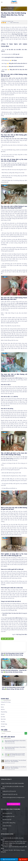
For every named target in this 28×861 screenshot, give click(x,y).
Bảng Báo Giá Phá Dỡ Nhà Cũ (16, 66)
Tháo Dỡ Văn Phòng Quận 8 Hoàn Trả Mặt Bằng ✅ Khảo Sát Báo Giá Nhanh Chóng (15, 754)
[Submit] (26, 733)
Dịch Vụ (3, 704)
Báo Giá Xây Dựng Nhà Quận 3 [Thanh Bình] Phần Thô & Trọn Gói (15, 748)
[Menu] (2, 2)
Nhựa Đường (4, 711)
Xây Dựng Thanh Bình (17, 34)
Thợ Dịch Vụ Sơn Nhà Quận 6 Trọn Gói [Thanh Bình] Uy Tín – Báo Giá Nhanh (15, 767)
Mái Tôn (3, 709)
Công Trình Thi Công (5, 702)
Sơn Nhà (3, 716)
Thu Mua (10, 8)
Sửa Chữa (3, 719)
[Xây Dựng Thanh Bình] (14, 2)
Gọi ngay (24, 859)
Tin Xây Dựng (4, 724)
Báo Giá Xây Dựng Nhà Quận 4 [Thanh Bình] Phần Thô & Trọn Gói (15, 741)
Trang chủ (4, 8)
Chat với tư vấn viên (10, 859)
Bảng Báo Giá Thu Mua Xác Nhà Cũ (18, 63)
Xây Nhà (3, 726)
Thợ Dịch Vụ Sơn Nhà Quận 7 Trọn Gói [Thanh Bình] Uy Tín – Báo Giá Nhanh (15, 761)
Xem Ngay (14, 60)
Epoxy (2, 707)
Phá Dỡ (2, 714)
